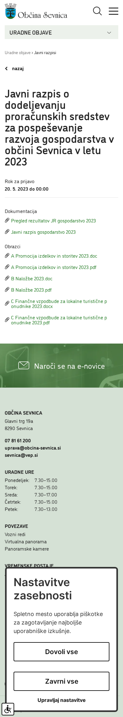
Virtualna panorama (26, 541)
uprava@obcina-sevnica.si (33, 447)
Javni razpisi (45, 52)
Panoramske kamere (27, 548)
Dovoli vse (61, 652)
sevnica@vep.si (21, 454)
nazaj (17, 68)
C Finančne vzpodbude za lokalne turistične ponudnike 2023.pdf (59, 320)
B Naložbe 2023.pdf (31, 289)
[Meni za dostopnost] (8, 709)
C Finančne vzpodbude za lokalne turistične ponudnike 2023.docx (59, 303)
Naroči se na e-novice (69, 365)
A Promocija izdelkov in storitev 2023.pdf (54, 266)
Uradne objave (18, 52)
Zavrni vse (61, 681)
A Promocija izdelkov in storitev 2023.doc (54, 255)
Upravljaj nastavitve (62, 700)
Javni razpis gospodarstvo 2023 (43, 231)
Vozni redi (15, 533)
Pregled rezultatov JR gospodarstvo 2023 (53, 220)
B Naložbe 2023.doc (31, 278)
